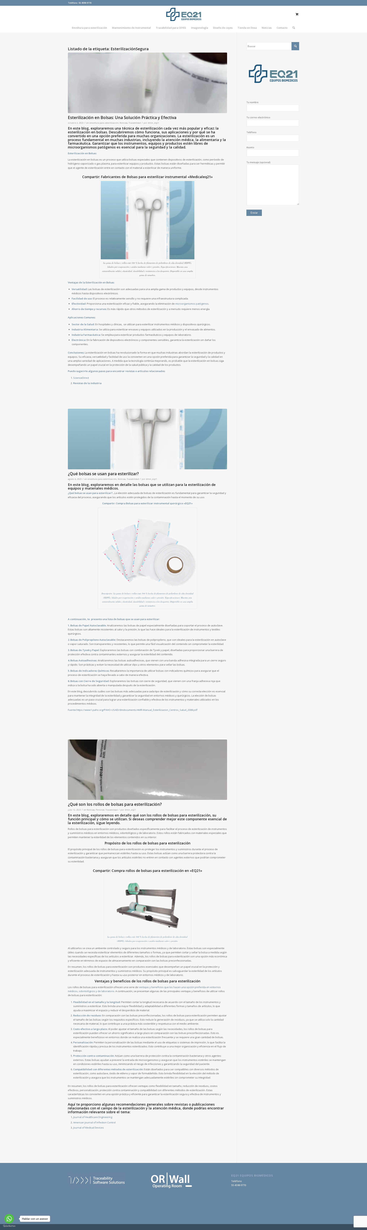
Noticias (123, 123)
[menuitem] (89, 27)
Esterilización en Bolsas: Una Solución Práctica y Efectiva (122, 117)
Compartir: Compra (113, 503)
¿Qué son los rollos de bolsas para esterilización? (115, 804)
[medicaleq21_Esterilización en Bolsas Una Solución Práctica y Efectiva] (147, 83)
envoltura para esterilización (104, 123)
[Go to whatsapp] (9, 1219)
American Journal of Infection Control (94, 1122)
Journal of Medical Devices (88, 1127)
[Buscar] (292, 27)
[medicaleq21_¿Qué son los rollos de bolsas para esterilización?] (147, 769)
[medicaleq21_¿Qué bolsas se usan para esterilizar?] (147, 439)
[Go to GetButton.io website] (9, 1226)
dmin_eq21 (153, 123)
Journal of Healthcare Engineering (92, 1117)
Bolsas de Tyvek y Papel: (85, 650)
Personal (100, 809)
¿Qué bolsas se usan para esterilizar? (103, 473)
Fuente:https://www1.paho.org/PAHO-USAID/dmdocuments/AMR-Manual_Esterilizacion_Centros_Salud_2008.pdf (132, 710)
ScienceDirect (81, 377)
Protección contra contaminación (93, 1055)
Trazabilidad (135, 123)
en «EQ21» (193, 870)
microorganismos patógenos (192, 303)
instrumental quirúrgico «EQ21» (173, 503)
